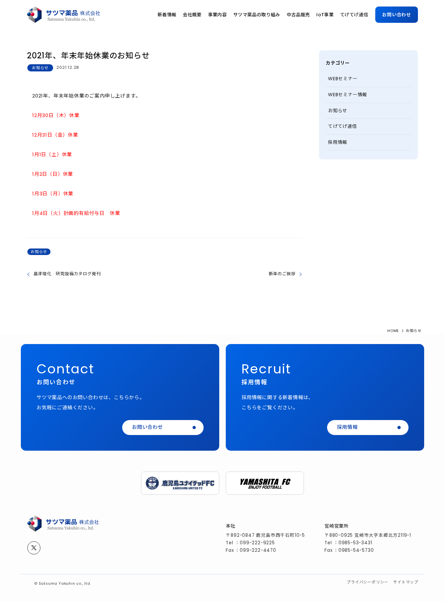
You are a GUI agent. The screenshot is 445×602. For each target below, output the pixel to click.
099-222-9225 (257, 543)
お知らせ (40, 67)
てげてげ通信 (342, 126)
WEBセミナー (343, 78)
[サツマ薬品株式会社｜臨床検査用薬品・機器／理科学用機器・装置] (63, 15)
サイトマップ (405, 582)
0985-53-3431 (355, 543)
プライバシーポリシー (367, 582)
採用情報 (337, 142)
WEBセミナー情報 (347, 94)
